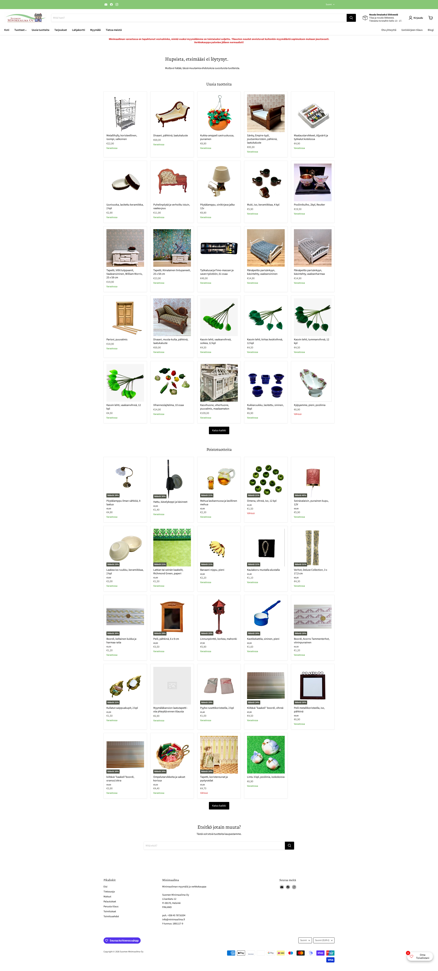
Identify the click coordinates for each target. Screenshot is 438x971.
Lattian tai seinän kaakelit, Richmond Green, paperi (168, 571)
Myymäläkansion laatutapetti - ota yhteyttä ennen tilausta (170, 709)
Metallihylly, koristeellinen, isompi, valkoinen (121, 137)
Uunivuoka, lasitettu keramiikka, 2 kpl (125, 206)
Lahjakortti (78, 30)
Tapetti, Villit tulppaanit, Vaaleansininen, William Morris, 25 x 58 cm (124, 273)
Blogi (431, 30)
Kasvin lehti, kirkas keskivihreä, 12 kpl (265, 341)
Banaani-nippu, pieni (212, 570)
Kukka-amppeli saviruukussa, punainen (217, 137)
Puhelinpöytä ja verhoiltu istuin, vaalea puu (171, 206)
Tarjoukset (60, 30)
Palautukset (110, 901)
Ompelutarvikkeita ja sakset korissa (169, 778)
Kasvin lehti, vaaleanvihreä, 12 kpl (123, 407)
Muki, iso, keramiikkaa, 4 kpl (263, 205)
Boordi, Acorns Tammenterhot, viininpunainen (312, 640)
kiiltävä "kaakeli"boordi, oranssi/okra (120, 778)
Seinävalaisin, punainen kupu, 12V (311, 502)
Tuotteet (19, 30)
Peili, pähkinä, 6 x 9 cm (166, 639)
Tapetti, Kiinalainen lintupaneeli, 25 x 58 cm (172, 272)
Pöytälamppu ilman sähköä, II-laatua (123, 502)
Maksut (107, 896)
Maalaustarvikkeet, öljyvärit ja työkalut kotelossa (311, 137)
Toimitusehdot (111, 916)
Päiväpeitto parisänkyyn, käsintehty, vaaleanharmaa (309, 272)
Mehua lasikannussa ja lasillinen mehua (218, 502)
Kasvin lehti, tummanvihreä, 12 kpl (311, 341)
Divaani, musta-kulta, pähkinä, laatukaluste (170, 341)
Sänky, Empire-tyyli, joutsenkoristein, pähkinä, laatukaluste (262, 139)
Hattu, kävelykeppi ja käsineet (170, 502)
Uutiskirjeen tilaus (412, 30)
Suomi (329, 4)
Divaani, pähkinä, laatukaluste (170, 135)
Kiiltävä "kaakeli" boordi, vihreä (265, 708)
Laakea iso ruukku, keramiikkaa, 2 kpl (125, 571)
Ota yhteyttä (388, 30)
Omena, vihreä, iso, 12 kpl (261, 501)
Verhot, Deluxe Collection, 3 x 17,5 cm (310, 571)
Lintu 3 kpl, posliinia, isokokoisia (266, 777)
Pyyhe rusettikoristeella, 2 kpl (217, 708)
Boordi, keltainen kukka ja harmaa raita (121, 640)
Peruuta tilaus (111, 906)
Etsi (105, 886)
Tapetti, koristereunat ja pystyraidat (214, 778)
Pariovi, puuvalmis (116, 339)
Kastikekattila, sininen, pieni (263, 639)
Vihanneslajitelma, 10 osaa (168, 405)
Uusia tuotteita (40, 30)
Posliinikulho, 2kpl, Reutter (309, 205)
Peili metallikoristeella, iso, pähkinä (309, 709)
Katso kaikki (219, 430)
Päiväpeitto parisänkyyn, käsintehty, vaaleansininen (262, 272)
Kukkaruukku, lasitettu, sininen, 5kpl (265, 407)
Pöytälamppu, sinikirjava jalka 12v (217, 206)
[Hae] (351, 18)
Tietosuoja (109, 891)
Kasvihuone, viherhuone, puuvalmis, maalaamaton (214, 407)
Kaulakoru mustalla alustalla (263, 570)
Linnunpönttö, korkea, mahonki (218, 639)
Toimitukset (110, 911)
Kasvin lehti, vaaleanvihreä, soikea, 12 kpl (215, 341)
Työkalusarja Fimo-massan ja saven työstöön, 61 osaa (217, 272)
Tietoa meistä (114, 30)
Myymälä (95, 30)
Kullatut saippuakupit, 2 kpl (122, 708)
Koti (6, 30)
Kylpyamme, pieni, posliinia (309, 405)
